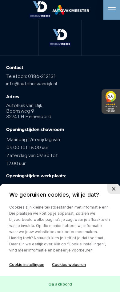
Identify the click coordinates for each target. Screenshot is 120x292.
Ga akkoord (60, 284)
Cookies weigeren (69, 264)
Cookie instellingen (26, 264)
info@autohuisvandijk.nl (31, 84)
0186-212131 (42, 77)
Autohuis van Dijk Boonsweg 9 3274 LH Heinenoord (28, 111)
